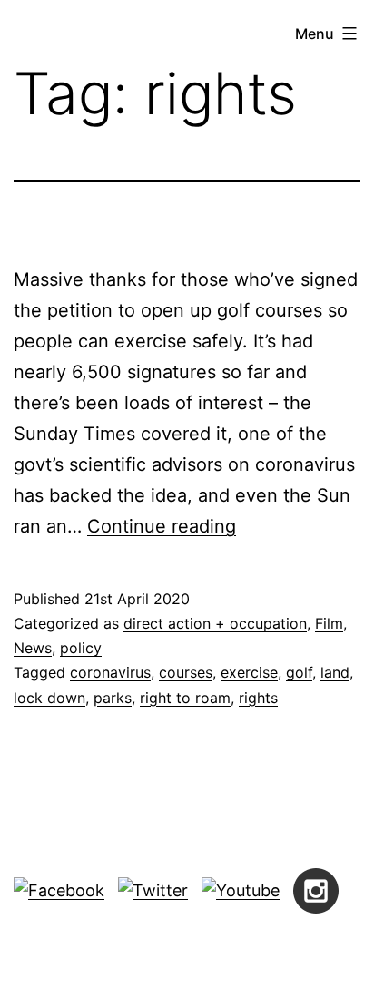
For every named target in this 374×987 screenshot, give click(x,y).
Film (329, 623)
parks (113, 698)
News (33, 648)
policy (81, 648)
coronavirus (110, 672)
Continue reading (161, 526)
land (334, 672)
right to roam (185, 698)
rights (258, 698)
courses (185, 672)
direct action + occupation (215, 623)
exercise (249, 672)
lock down (49, 698)
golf (299, 672)
